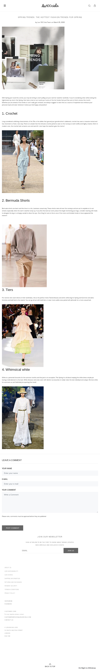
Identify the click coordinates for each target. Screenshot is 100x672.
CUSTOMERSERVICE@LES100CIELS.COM (18, 617)
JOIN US (71, 551)
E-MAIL (5, 479)
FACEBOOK (8, 604)
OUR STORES (9, 575)
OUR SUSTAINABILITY (11, 571)
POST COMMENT (12, 528)
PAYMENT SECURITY (11, 586)
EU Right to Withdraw (87, 668)
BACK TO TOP (50, 666)
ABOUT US (8, 567)
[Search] (90, 6)
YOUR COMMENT (9, 490)
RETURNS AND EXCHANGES (13, 582)
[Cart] (94, 6)
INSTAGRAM (8, 601)
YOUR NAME (7, 469)
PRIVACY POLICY (10, 593)
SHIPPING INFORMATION (12, 578)
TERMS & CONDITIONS (12, 589)
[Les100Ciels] (50, 5)
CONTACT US (9, 620)
